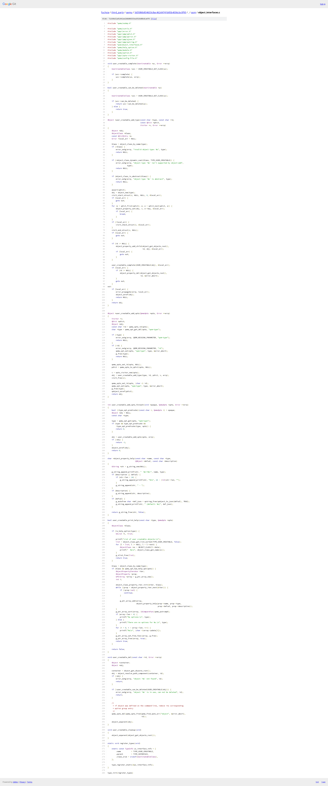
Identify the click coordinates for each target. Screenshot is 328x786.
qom (193, 12)
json (323, 782)
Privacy (22, 782)
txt (317, 782)
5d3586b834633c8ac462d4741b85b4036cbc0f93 (160, 12)
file (154, 19)
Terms (29, 782)
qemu (129, 12)
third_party (117, 12)
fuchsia (105, 12)
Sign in (322, 4)
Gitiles (15, 782)
